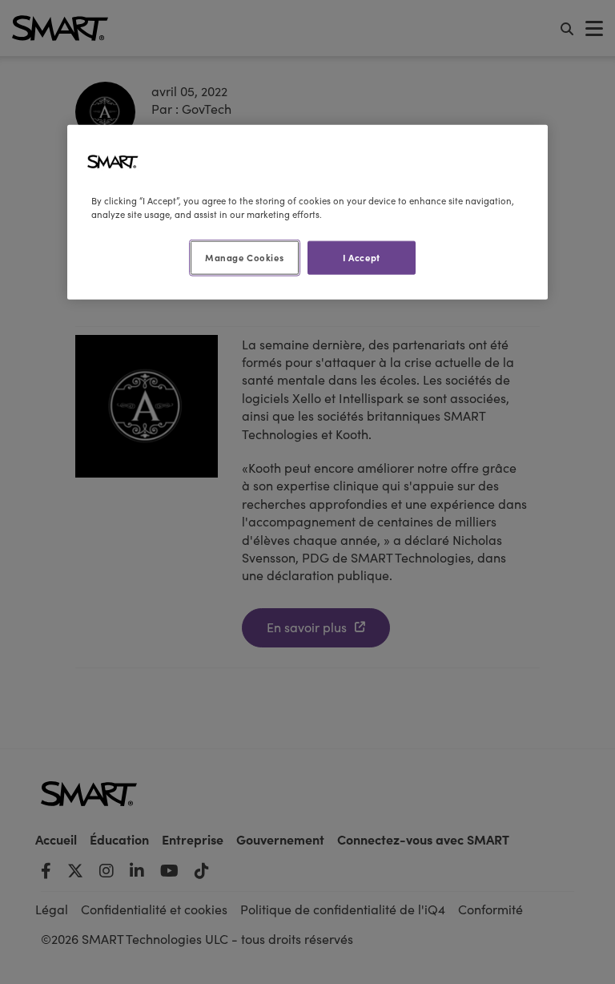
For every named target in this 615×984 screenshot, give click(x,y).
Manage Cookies (244, 257)
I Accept (361, 257)
